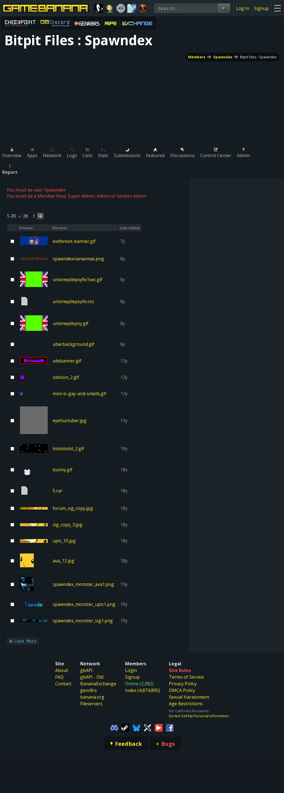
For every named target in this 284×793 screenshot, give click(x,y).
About (61, 670)
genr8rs (88, 690)
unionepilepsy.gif (70, 323)
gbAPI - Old (91, 677)
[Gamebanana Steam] (125, 727)
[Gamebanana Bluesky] (136, 727)
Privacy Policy (183, 684)
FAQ (59, 677)
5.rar (57, 491)
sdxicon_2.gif (66, 377)
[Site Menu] (277, 8)
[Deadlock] (120, 8)
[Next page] (40, 216)
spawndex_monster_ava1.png (83, 584)
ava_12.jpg (63, 561)
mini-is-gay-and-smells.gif (79, 394)
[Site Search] (223, 8)
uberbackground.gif (73, 344)
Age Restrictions (186, 704)
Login (131, 670)
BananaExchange (98, 684)
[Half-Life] (142, 8)
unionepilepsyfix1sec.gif (77, 279)
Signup (261, 8)
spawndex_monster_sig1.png (83, 620)
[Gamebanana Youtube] (158, 727)
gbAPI (86, 670)
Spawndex (222, 56)
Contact (63, 684)
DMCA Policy (182, 690)
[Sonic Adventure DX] (98, 8)
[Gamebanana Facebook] (169, 727)
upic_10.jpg (64, 541)
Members (196, 56)
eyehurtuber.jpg (70, 420)
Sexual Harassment (189, 697)
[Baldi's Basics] (109, 8)
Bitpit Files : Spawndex (258, 56)
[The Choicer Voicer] (131, 8)
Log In (242, 8)
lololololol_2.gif (68, 448)
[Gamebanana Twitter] (147, 727)
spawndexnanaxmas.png (78, 259)
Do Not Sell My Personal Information (199, 715)
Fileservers (91, 704)
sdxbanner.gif (67, 361)
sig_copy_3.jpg (67, 524)
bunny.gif (62, 470)
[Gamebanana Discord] (114, 727)
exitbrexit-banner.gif (74, 241)
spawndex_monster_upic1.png (84, 604)
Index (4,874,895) (142, 690)
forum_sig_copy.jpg (73, 508)
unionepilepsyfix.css (73, 301)
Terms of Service (186, 677)
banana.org (92, 697)
